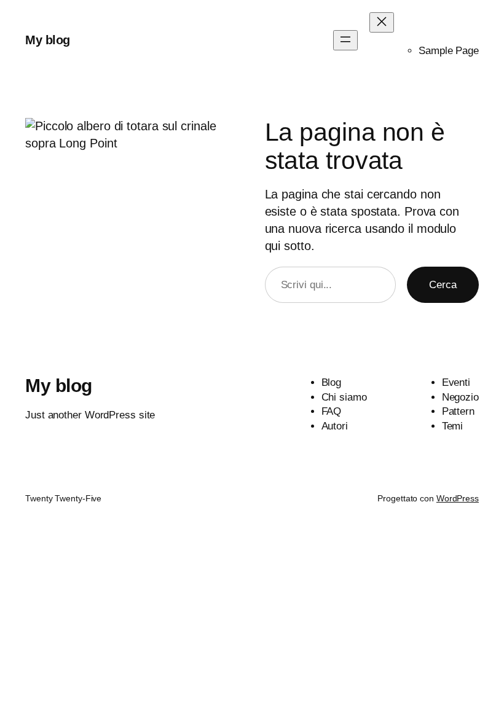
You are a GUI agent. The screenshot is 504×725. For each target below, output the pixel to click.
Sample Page (449, 51)
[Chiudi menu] (381, 22)
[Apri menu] (345, 40)
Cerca (443, 285)
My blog (47, 40)
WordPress (457, 498)
